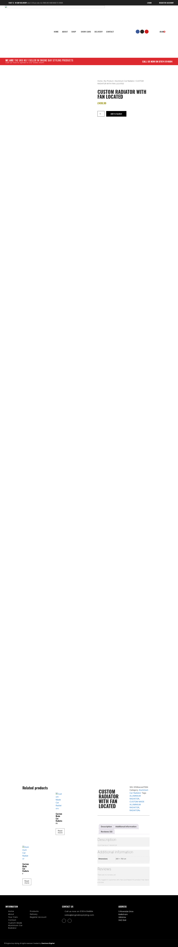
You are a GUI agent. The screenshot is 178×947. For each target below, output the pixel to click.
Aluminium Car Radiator (124, 81)
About (65, 31)
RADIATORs (135, 810)
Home (100, 81)
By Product (108, 81)
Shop (73, 31)
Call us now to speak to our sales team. (25, 62)
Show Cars (86, 31)
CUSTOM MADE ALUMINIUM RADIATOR (137, 804)
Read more (60, 831)
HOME (56, 31)
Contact (110, 31)
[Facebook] (64, 921)
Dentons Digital (48, 943)
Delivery (99, 31)
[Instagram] (142, 32)
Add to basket (116, 113)
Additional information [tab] (125, 826)
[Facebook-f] (138, 32)
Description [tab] (106, 826)
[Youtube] (147, 32)
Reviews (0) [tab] (106, 831)
